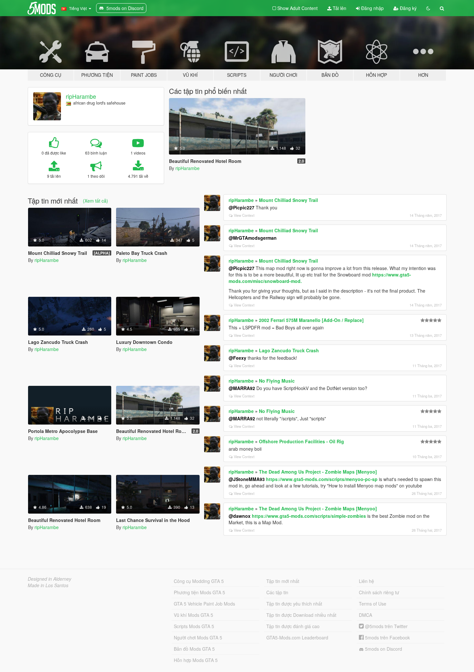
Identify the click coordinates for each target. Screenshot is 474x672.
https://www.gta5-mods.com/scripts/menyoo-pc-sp (322, 479)
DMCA (365, 615)
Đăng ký (408, 8)
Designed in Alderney (49, 579)
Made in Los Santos (48, 585)
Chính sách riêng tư (379, 592)
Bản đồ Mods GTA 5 (194, 649)
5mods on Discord (383, 649)
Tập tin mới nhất (282, 581)
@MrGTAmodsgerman (253, 238)
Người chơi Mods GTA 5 (198, 637)
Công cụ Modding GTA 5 (199, 581)
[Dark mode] (428, 8)
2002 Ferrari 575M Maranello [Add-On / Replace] (311, 320)
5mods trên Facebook (387, 637)
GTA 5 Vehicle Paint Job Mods (204, 603)
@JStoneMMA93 (247, 479)
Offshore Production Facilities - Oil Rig (301, 441)
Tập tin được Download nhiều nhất (301, 615)
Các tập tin (277, 592)
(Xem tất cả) (95, 200)
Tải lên (338, 8)
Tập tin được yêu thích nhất (294, 603)
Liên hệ (366, 581)
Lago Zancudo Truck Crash (289, 350)
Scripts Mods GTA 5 (194, 626)
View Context (244, 215)
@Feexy (237, 358)
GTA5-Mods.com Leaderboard (297, 637)
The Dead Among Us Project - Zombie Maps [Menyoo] (318, 471)
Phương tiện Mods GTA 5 (199, 592)
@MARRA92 (242, 388)
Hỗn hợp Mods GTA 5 (196, 660)
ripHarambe (81, 96)
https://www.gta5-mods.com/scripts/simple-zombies (309, 516)
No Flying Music (277, 380)
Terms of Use (372, 603)
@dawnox (240, 516)
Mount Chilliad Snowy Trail (288, 200)
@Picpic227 (241, 207)
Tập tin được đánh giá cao (293, 626)
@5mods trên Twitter (386, 626)
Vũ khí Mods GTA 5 (193, 615)
